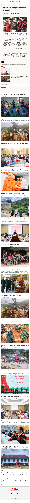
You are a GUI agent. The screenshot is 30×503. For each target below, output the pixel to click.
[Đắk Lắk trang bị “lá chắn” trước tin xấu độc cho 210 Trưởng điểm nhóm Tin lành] (15, 157)
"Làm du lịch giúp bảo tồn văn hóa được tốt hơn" (10, 244)
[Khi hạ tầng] (15, 459)
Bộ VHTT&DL (18, 45)
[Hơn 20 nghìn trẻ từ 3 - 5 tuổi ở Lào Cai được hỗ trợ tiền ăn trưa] (15, 107)
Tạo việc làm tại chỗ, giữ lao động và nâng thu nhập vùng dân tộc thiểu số (15, 219)
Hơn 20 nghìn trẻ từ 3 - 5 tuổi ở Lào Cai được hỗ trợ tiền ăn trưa (13, 94)
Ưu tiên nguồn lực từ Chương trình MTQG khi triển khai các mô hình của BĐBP (14, 371)
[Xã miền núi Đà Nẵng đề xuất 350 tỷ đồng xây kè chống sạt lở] (15, 207)
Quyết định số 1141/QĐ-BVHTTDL (14, 64)
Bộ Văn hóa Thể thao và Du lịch (5, 64)
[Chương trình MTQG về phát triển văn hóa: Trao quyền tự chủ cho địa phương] (5, 79)
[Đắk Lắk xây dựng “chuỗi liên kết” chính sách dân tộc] (15, 434)
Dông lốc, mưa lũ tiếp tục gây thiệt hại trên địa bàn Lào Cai (12, 119)
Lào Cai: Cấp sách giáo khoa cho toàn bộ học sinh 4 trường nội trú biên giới (15, 346)
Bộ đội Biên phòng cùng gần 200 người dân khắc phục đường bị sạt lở (14, 319)
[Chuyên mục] (1, 1)
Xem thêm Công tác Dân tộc (6, 92)
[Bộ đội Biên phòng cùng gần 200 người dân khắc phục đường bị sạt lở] (15, 333)
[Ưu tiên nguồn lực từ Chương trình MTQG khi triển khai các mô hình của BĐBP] (15, 384)
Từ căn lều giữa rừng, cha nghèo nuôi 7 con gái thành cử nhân (14, 478)
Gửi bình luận (3, 87)
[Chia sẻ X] (3, 62)
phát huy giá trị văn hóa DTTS (16, 34)
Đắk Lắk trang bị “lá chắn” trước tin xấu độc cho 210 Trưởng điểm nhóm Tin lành (15, 144)
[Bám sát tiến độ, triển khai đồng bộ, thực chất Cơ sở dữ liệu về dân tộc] (15, 409)
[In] (6, 62)
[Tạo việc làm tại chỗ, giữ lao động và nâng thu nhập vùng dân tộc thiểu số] (15, 232)
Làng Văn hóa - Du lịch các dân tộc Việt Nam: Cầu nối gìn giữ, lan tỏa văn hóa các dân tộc (20, 69)
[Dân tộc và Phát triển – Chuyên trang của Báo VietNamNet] (12, 1)
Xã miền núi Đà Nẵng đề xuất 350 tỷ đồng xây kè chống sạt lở (13, 193)
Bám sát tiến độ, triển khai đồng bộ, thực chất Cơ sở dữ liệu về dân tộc (14, 396)
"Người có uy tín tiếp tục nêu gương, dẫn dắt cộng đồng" (12, 169)
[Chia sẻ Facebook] (1, 62)
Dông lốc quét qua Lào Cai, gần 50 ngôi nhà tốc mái (11, 295)
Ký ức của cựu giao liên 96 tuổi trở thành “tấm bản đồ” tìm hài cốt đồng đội (16, 475)
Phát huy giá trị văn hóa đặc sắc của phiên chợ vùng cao (12, 59)
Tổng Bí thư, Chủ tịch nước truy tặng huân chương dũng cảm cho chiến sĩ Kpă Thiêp (15, 484)
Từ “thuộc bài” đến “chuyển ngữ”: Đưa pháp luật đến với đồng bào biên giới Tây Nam (15, 270)
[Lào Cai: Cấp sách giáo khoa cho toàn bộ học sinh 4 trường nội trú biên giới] (15, 359)
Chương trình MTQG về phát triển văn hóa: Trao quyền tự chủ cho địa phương (19, 77)
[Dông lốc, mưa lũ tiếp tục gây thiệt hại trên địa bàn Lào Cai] (15, 131)
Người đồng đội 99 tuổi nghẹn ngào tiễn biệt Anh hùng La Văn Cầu (15, 472)
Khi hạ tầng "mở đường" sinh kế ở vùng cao (9, 446)
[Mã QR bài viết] (7, 62)
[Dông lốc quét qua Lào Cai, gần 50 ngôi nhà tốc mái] (15, 308)
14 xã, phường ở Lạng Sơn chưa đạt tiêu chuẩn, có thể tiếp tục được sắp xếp (15, 481)
